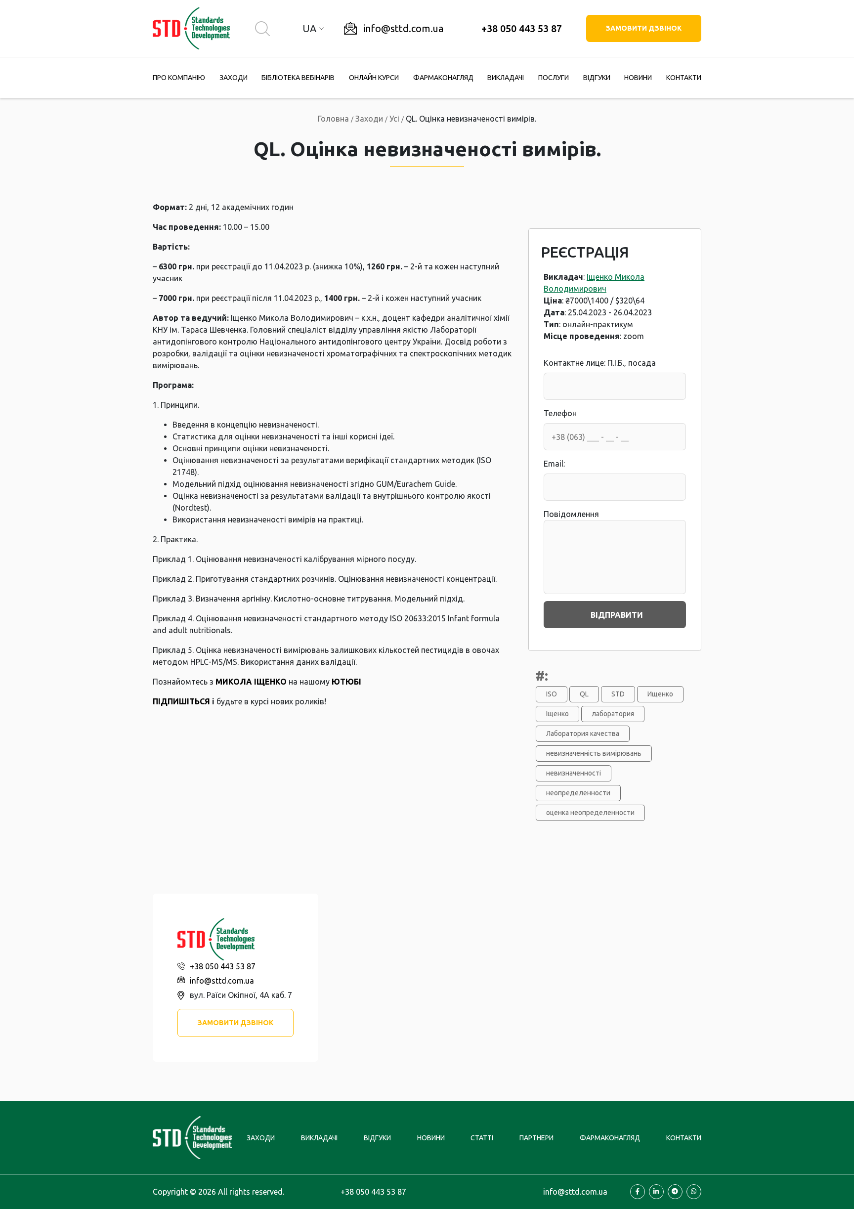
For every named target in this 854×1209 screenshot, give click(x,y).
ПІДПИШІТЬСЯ (181, 701)
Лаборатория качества (582, 733)
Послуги (553, 78)
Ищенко (660, 694)
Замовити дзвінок (644, 28)
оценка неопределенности (590, 813)
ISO (551, 694)
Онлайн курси (374, 78)
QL (584, 694)
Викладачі (505, 78)
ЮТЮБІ (346, 681)
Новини (638, 78)
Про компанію (179, 78)
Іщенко (557, 714)
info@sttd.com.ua (403, 28)
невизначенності (573, 773)
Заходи (233, 78)
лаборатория (613, 714)
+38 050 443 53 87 (521, 28)
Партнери (536, 1138)
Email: (554, 463)
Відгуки (596, 78)
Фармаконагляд (443, 78)
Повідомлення (571, 514)
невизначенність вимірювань (593, 753)
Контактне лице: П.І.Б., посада (600, 362)
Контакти (683, 78)
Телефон (560, 413)
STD (618, 694)
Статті (481, 1138)
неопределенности (578, 793)
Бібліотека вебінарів (298, 78)
